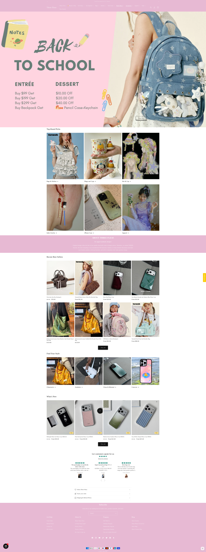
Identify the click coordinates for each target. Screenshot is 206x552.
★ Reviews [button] (204, 277)
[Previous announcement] (47, 1)
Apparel (124, 233)
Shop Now (141, 118)
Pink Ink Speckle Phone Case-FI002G (84, 436)
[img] (103, 456)
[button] (81, 5)
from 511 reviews (103, 458)
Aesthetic (78, 387)
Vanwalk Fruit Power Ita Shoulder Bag (141, 339)
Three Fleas (104, 551)
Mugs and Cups (89, 181)
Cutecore (134, 387)
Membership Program (108, 526)
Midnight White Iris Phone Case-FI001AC (57, 436)
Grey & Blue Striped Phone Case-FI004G (141, 436)
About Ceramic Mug (137, 529)
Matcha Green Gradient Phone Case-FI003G (113, 436)
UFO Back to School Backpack (110, 339)
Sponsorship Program (108, 529)
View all (103, 347)
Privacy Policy (78, 526)
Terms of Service (79, 529)
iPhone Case (88, 233)
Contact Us (49, 526)
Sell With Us (106, 520)
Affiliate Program (107, 523)
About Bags (134, 526)
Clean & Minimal (108, 387)
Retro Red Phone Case (108, 297)
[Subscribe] (115, 513)
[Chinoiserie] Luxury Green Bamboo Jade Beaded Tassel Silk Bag (60, 339)
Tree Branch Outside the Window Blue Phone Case (144, 297)
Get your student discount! (110, 532)
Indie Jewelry (51, 233)
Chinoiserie (50, 387)
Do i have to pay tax (80, 532)
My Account (50, 529)
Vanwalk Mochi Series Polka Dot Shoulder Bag (86, 297)
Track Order (50, 520)
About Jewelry (135, 520)
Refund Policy (50, 523)
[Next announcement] (159, 1)
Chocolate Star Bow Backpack (54, 297)
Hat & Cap (125, 181)
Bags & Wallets (51, 181)
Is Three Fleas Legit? (80, 523)
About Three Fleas (79, 520)
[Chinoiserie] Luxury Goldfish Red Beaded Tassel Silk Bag (88, 339)
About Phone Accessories (138, 523)
